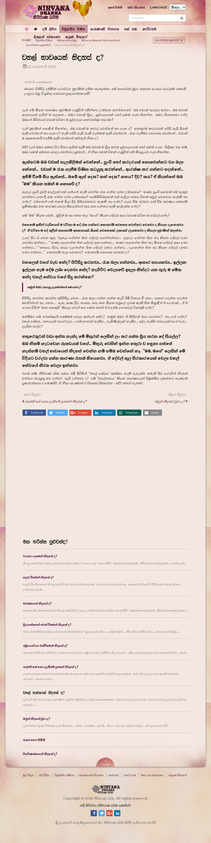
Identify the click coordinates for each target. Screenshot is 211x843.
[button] (49, 29)
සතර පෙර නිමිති (34, 740)
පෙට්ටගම (130, 775)
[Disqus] (105, 476)
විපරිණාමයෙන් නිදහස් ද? (40, 754)
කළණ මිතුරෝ (178, 775)
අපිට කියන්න (136, 7)
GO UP (105, 765)
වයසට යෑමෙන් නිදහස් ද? (40, 556)
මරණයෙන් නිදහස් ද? (37, 603)
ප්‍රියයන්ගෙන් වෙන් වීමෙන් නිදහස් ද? (47, 625)
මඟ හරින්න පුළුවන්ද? (38, 45)
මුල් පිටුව (28, 775)
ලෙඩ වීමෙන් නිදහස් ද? (38, 577)
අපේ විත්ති (115, 7)
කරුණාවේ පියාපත (91, 775)
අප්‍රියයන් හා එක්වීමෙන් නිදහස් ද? (45, 646)
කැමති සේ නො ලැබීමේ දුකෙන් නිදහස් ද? (50, 667)
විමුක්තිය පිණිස (64, 775)
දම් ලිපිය (44, 775)
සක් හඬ (113, 775)
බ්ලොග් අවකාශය (152, 775)
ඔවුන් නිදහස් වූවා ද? (36, 719)
